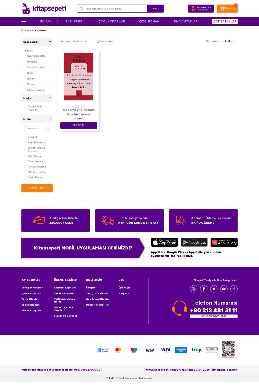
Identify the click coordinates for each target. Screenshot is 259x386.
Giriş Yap (124, 293)
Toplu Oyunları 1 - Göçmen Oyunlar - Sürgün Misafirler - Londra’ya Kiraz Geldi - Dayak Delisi (79, 110)
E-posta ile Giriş (204, 7)
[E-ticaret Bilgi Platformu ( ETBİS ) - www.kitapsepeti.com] (228, 350)
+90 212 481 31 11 (214, 310)
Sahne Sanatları (36, 67)
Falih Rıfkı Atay (36, 142)
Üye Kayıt (124, 287)
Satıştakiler (107, 41)
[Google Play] (194, 243)
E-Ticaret (119, 378)
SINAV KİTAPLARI (185, 21)
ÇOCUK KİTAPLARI (112, 21)
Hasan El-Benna (37, 172)
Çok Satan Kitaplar (97, 299)
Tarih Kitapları (30, 299)
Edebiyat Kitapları (32, 287)
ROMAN (46, 21)
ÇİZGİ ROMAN (149, 21)
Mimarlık (32, 61)
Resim (30, 78)
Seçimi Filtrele (37, 188)
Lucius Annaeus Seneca (37, 149)
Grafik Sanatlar (36, 56)
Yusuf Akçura (35, 161)
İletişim (90, 287)
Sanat (28, 50)
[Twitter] (213, 291)
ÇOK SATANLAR (224, 21)
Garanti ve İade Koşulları (63, 308)
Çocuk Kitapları (31, 293)
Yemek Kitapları (31, 310)
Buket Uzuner (35, 177)
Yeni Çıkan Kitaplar (98, 293)
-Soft (110, 378)
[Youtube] (224, 291)
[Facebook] (203, 291)
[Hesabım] (193, 9)
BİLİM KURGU (75, 21)
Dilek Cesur (34, 156)
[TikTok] (234, 291)
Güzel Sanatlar (36, 90)
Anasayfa (29, 30)
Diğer (30, 73)
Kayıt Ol (205, 10)
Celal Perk (79, 118)
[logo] (43, 8)
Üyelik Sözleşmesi (64, 293)
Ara (155, 8)
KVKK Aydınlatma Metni (64, 300)
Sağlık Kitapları (30, 304)
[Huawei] (224, 243)
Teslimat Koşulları (65, 287)
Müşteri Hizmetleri (97, 304)
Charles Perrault (37, 166)
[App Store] (164, 243)
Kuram (31, 84)
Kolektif (32, 137)
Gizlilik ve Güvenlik (66, 316)
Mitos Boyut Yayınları (35, 108)
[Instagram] (193, 291)
